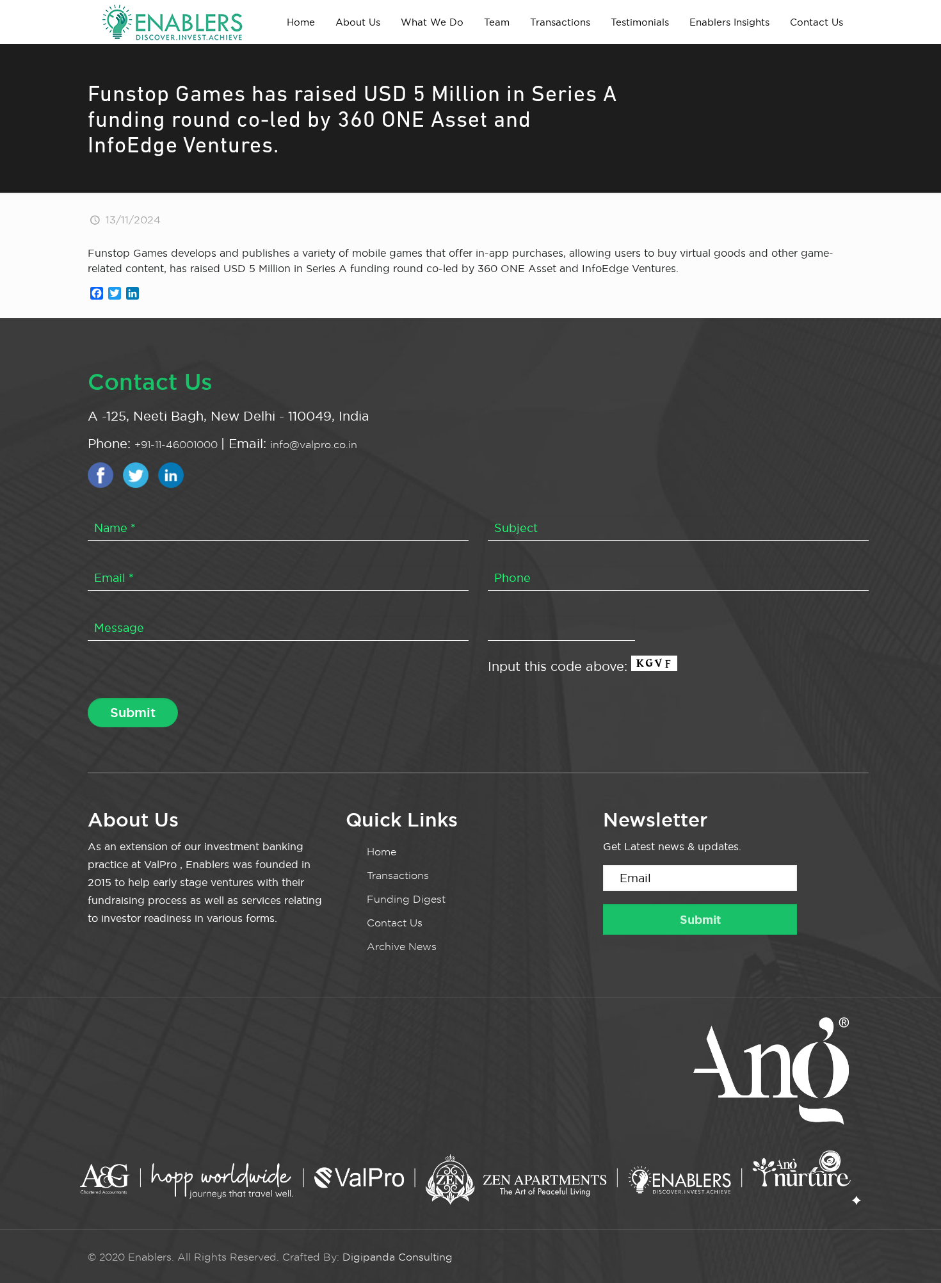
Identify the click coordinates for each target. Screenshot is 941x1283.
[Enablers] (172, 22)
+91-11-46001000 (177, 444)
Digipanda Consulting (397, 1257)
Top (910, 1252)
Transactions (398, 875)
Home (381, 851)
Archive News (402, 946)
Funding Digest (406, 899)
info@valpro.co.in (313, 444)
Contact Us (394, 922)
